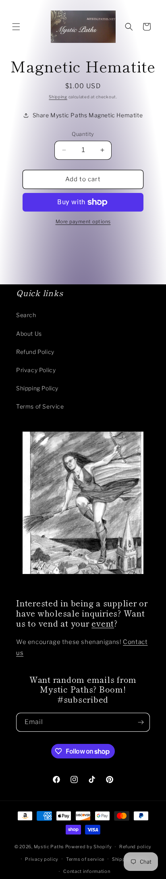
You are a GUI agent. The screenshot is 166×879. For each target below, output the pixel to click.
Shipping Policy (37, 388)
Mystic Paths (49, 846)
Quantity (83, 134)
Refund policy (135, 846)
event (102, 623)
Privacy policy (41, 859)
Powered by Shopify (88, 846)
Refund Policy (35, 351)
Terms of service (85, 859)
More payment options (83, 221)
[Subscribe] (140, 722)
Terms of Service (40, 406)
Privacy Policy (36, 369)
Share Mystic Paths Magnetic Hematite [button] (88, 115)
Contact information (86, 871)
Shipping (58, 96)
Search (26, 314)
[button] (16, 27)
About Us (29, 333)
